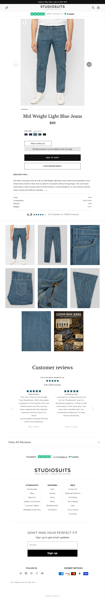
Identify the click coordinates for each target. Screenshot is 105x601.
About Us (32, 497)
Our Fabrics (52, 510)
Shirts (52, 501)
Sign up (52, 553)
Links (73, 505)
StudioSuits (55, 596)
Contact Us (72, 489)
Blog (32, 493)
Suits (52, 489)
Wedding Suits (52, 505)
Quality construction (32, 501)
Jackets (52, 493)
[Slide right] (89, 64)
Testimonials (32, 489)
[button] (6, 7)
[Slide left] (15, 64)
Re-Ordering (73, 501)
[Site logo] (52, 471)
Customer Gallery (32, 505)
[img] (52, 381)
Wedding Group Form (32, 510)
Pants (52, 497)
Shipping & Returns (73, 493)
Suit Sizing (73, 497)
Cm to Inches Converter (72, 512)
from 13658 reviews (52, 384)
